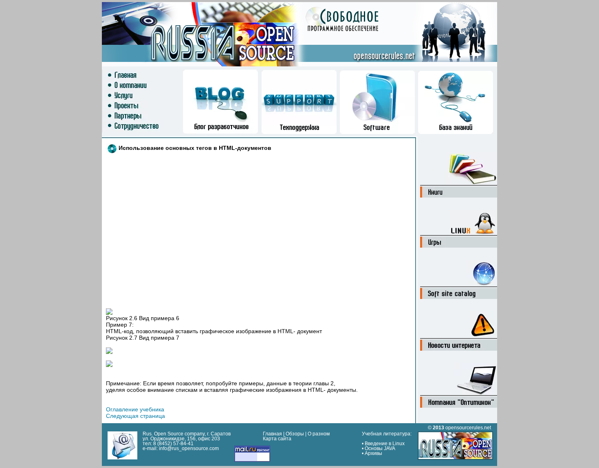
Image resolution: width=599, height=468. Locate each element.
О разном (319, 433)
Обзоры (295, 433)
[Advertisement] (232, 212)
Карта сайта (277, 438)
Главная (272, 433)
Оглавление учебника (135, 409)
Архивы (373, 453)
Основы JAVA (380, 448)
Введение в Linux (385, 443)
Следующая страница (135, 416)
